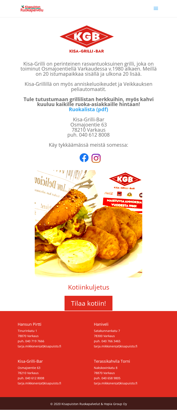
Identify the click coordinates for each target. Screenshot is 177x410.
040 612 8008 (34, 378)
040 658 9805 (110, 378)
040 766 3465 (110, 341)
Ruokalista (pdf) (88, 109)
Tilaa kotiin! (88, 303)
